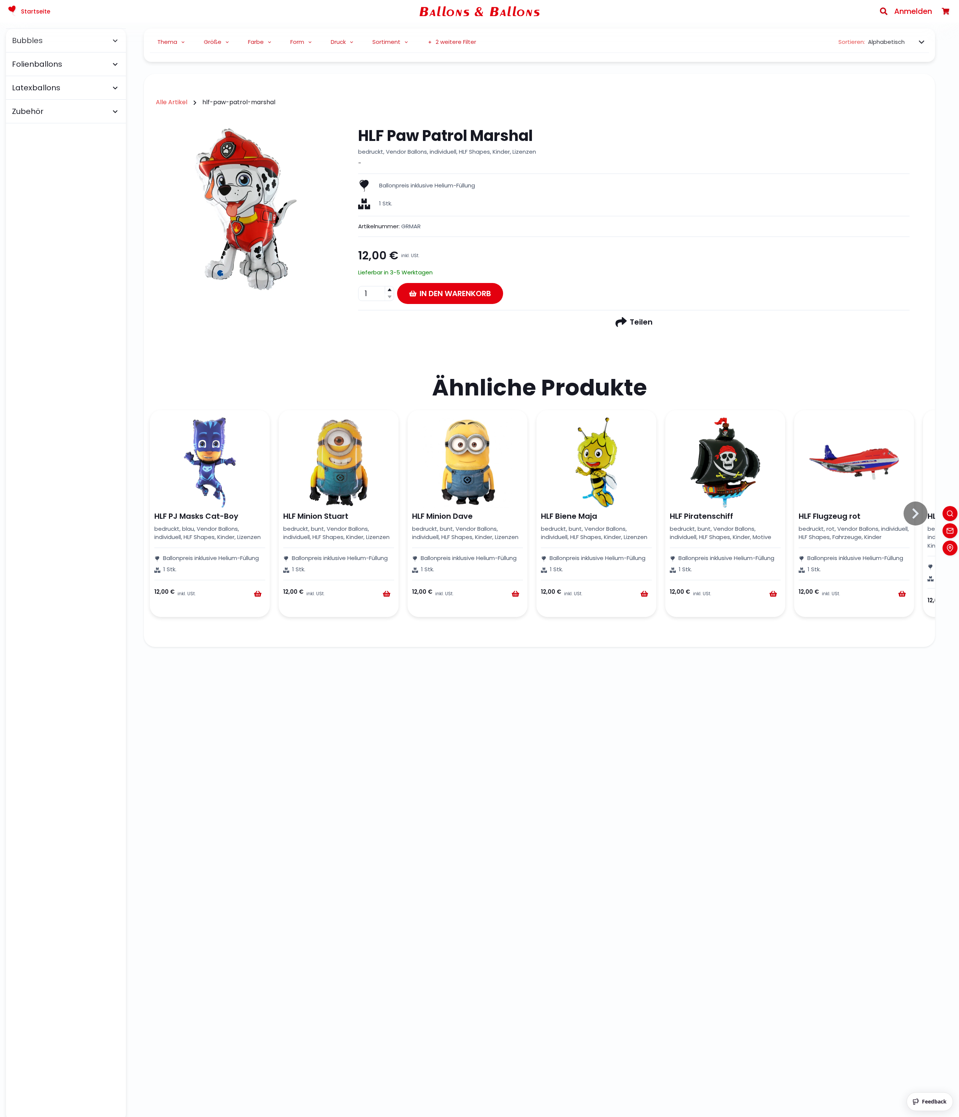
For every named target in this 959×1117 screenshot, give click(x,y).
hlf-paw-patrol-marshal (238, 102)
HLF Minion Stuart (315, 516)
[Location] (950, 548)
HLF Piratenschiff (701, 516)
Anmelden (913, 11)
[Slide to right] (916, 514)
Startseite (35, 11)
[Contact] (950, 530)
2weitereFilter (456, 42)
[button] (389, 289)
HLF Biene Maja (569, 516)
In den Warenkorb (455, 293)
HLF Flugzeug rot (829, 516)
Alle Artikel (171, 102)
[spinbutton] (376, 293)
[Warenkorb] (945, 11)
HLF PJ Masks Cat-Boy (196, 516)
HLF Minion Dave (442, 516)
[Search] (883, 11)
